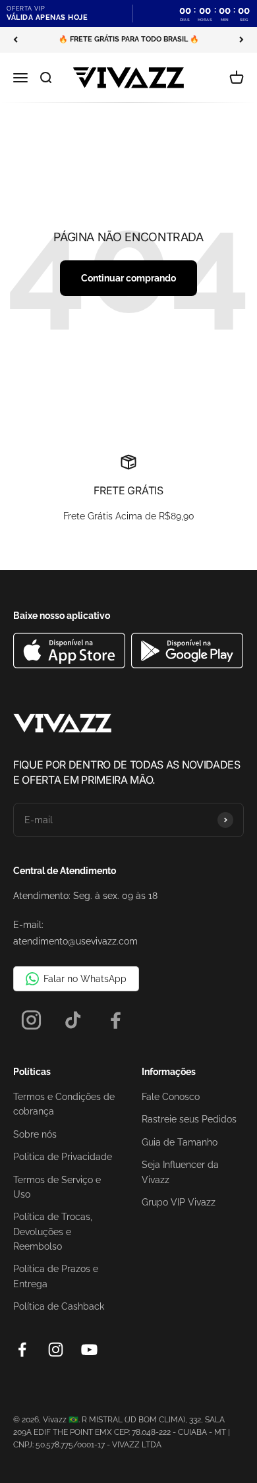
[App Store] (70, 665)
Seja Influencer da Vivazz (180, 1171)
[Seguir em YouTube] (89, 1349)
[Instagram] (31, 1020)
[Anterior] (15, 40)
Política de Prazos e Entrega (55, 1276)
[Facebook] (116, 1020)
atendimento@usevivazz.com (75, 941)
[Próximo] (241, 40)
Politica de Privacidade (62, 1156)
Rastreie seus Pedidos (189, 1119)
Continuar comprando (128, 278)
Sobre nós (35, 1134)
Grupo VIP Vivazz (178, 1202)
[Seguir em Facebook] (22, 1349)
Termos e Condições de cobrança (64, 1104)
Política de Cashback (58, 1306)
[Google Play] (187, 665)
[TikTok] (73, 1020)
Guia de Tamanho (179, 1142)
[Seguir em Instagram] (56, 1349)
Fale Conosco (171, 1096)
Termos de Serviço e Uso (57, 1187)
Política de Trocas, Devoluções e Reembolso (52, 1231)
